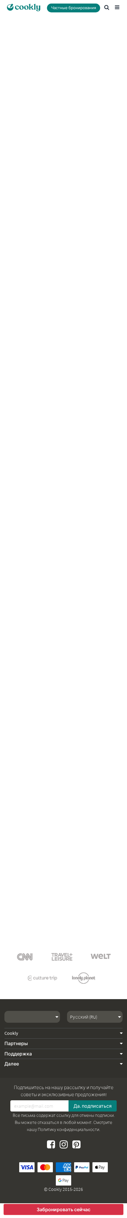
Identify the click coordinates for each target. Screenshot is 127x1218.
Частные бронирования (73, 7)
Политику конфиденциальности (68, 1129)
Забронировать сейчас (63, 1209)
